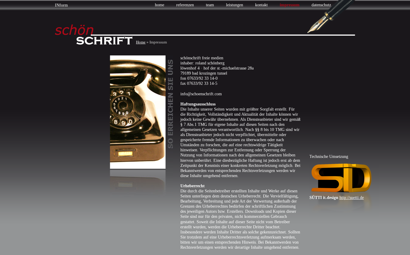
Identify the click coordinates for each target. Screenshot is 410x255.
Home (159, 5)
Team (210, 5)
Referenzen (185, 5)
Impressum (290, 5)
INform (61, 5)
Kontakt (261, 5)
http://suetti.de (351, 197)
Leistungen (234, 5)
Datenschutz (321, 5)
